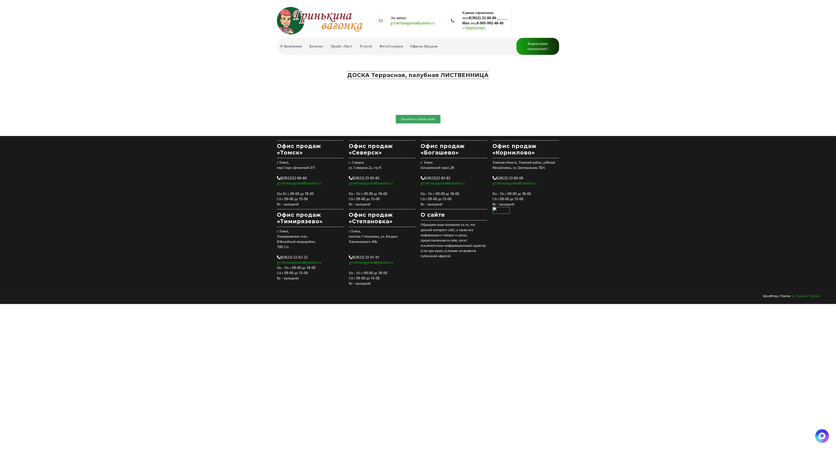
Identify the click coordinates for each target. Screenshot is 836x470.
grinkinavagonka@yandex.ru (413, 23)
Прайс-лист (341, 46)
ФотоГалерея (391, 46)
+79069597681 (474, 28)
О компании (291, 46)
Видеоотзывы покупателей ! (538, 46)
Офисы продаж (424, 46)
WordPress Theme (791, 296)
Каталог (316, 46)
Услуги (366, 46)
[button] (418, 119)
